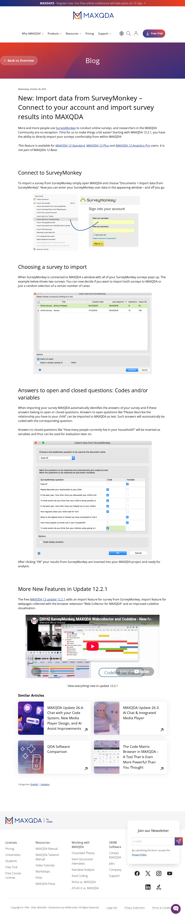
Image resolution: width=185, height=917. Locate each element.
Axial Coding (80, 876)
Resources (72, 33)
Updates (45, 784)
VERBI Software (115, 845)
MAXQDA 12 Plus (97, 146)
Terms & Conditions (163, 907)
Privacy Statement (134, 907)
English (34, 784)
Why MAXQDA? (31, 33)
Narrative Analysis (83, 870)
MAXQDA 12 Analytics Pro (132, 146)
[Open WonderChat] (176, 909)
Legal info (112, 907)
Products (53, 33)
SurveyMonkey (66, 128)
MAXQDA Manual (47, 849)
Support (103, 33)
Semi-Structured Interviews (82, 861)
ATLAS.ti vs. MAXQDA (85, 888)
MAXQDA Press (45, 884)
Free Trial (11, 867)
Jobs (112, 863)
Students (11, 861)
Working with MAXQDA (81, 845)
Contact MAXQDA (115, 855)
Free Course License (13, 875)
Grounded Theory (83, 853)
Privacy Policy (139, 854)
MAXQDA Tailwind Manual (47, 857)
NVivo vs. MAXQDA (84, 882)
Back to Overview (21, 61)
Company (115, 870)
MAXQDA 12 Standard (70, 146)
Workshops (43, 871)
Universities (12, 855)
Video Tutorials (45, 865)
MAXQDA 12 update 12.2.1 (47, 599)
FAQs (39, 878)
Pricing (89, 33)
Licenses (11, 843)
